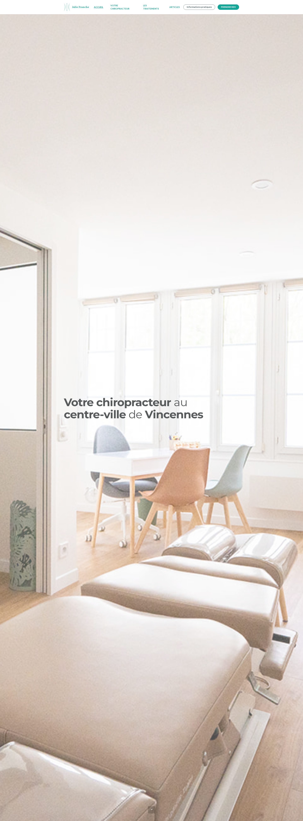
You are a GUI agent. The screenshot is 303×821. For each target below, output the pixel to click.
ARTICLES (174, 7)
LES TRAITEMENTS (151, 7)
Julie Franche (80, 7)
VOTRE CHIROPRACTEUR (119, 7)
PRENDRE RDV (228, 7)
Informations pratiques (199, 7)
